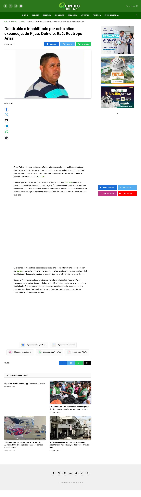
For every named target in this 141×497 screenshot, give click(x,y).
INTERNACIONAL (112, 15)
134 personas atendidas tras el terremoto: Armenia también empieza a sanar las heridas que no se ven (23, 444)
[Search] (136, 15)
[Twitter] (6, 115)
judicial (41, 176)
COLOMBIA (72, 15)
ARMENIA (47, 15)
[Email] (6, 120)
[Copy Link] (6, 137)
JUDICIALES (59, 15)
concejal (68, 182)
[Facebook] (6, 109)
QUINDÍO (35, 15)
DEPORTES (85, 15)
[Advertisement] (54, 132)
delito (19, 271)
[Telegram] (6, 126)
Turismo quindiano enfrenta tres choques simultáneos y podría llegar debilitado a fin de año (69, 444)
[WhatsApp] (6, 131)
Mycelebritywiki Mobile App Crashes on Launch (24, 384)
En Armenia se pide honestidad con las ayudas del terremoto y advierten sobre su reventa (69, 408)
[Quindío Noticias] (70, 6)
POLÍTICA (97, 15)
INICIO (25, 15)
